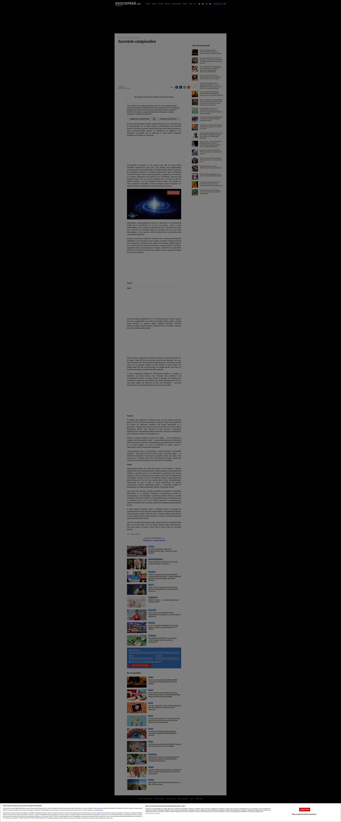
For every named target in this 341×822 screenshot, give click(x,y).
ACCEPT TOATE (304, 809)
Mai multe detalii (98, 810)
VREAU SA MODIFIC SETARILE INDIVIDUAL (304, 814)
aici (40, 816)
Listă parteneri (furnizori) (152, 813)
